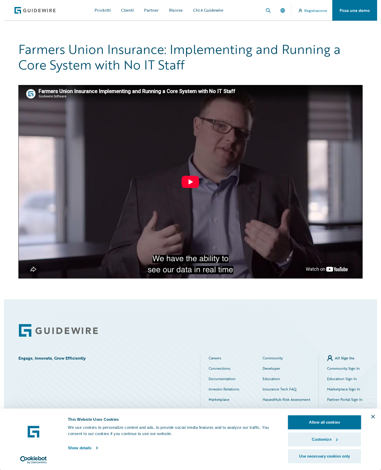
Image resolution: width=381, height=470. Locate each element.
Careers (215, 358)
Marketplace (219, 399)
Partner (151, 10)
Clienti (127, 10)
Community (273, 358)
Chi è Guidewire (208, 10)
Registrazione (315, 10)
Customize (321, 439)
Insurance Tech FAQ (280, 389)
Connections (219, 368)
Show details (79, 448)
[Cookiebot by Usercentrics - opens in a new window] (33, 460)
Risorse (176, 10)
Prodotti (103, 10)
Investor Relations (224, 389)
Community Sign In (343, 368)
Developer (271, 368)
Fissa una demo (355, 10)
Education (271, 378)
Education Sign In (342, 378)
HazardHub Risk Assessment (286, 399)
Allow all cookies (324, 422)
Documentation (222, 378)
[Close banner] (373, 416)
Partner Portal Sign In (345, 399)
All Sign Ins (344, 358)
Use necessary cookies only (324, 456)
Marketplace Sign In (343, 389)
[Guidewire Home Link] (58, 330)
